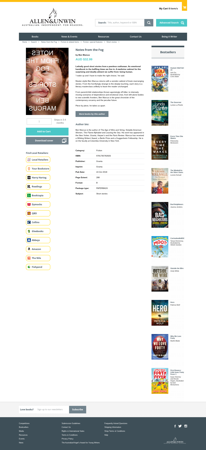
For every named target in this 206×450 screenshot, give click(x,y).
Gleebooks (37, 231)
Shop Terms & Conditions (114, 431)
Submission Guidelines (71, 423)
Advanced (169, 22)
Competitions (24, 423)
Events (22, 439)
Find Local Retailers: (37, 153)
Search (102, 22)
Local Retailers (40, 159)
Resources (103, 36)
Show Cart (184, 6)
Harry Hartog (39, 177)
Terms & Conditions (70, 435)
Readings (37, 186)
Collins (35, 222)
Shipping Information (112, 427)
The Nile (36, 258)
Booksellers (23, 427)
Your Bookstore (40, 168)
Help (106, 435)
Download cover (44, 140)
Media (21, 431)
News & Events (69, 36)
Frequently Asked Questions (115, 423)
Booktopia (37, 195)
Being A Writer (169, 36)
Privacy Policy (67, 439)
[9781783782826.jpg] (47, 81)
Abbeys (36, 240)
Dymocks (37, 204)
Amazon (36, 249)
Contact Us (136, 36)
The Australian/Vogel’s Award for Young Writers (81, 443)
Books (35, 36)
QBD (34, 213)
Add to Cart (44, 131)
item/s (168, 8)
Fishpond (37, 267)
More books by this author (92, 114)
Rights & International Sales (73, 431)
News (21, 443)
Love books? (27, 409)
